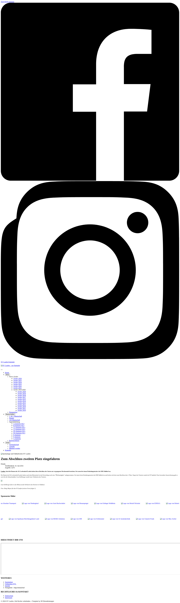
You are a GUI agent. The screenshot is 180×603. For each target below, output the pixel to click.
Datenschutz (9, 596)
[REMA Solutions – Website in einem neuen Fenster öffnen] (62, 525)
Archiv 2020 (22, 392)
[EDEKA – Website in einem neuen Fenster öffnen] (146, 509)
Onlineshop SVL (10, 584)
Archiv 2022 (17, 386)
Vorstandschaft (14, 445)
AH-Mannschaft (14, 420)
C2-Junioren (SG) (19, 429)
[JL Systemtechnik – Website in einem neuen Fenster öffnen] (127, 525)
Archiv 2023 (17, 384)
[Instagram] (90, 358)
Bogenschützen (14, 440)
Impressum (8, 598)
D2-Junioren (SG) (19, 433)
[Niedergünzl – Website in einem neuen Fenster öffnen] (23, 509)
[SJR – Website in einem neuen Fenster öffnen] (83, 525)
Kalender (8, 450)
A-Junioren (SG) (18, 424)
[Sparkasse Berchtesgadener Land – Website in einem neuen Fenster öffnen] (31, 525)
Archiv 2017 (22, 397)
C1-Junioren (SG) (19, 427)
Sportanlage (9, 582)
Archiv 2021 (17, 388)
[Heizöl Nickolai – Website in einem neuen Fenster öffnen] (123, 509)
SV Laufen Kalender (8, 362)
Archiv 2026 (17, 378)
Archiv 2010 (22, 410)
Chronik (12, 446)
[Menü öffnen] (1, 369)
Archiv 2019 (22, 393)
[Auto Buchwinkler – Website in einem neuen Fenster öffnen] (47, 509)
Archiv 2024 (17, 382)
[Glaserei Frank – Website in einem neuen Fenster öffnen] (152, 525)
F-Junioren (16, 437)
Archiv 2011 (22, 408)
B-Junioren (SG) (18, 425)
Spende (7, 586)
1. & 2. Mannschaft (15, 416)
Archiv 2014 (22, 401)
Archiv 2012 (22, 405)
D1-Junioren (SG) (19, 431)
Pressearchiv (13, 412)
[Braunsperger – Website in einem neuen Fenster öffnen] (72, 509)
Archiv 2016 (22, 406)
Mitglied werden (14, 448)
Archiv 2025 (17, 380)
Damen (11, 418)
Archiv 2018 (22, 395)
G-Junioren (17, 439)
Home (7, 372)
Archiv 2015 (22, 399)
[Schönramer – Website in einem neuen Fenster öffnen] (103, 525)
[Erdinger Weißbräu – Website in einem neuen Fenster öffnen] (97, 509)
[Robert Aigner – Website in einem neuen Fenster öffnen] (168, 509)
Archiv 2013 (22, 403)
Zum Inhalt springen (7, 2)
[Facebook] (90, 180)
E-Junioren (17, 435)
